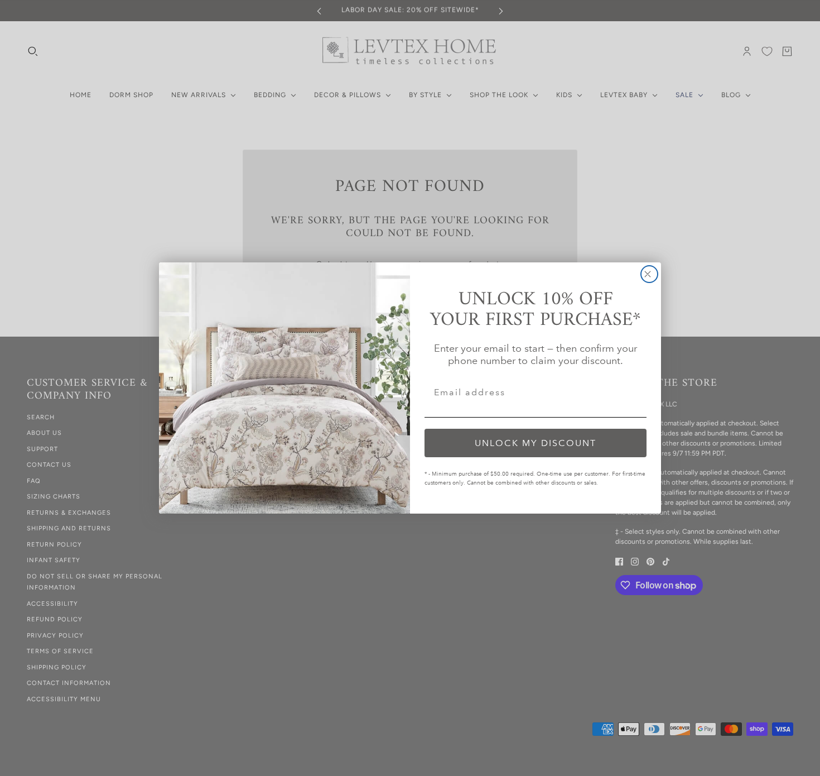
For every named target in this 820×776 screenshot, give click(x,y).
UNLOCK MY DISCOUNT (535, 443)
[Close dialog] (649, 274)
